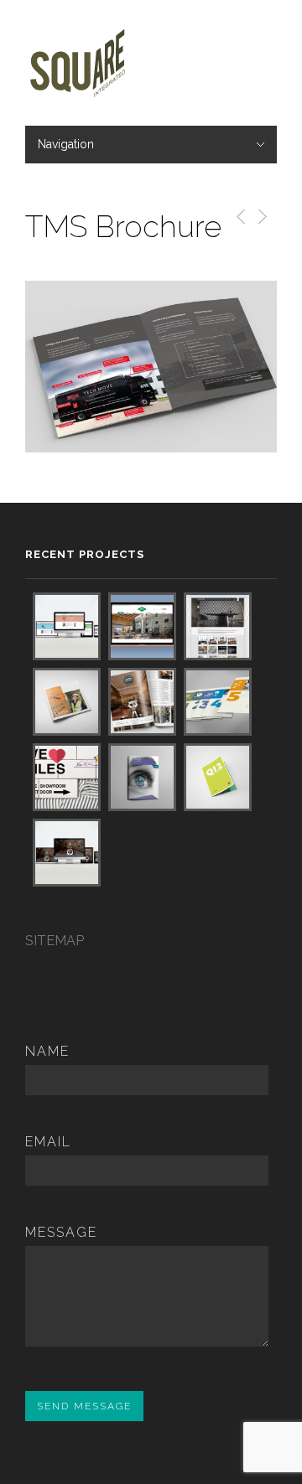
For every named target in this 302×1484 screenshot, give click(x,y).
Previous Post (238, 216)
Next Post (261, 216)
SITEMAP (54, 941)
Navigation (66, 144)
